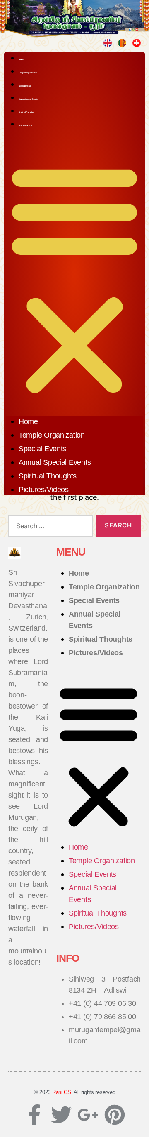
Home (21, 59)
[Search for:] (49, 527)
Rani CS (61, 1092)
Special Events (25, 86)
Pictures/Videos (25, 125)
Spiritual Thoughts (26, 112)
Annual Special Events (28, 99)
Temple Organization (28, 72)
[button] (74, 277)
